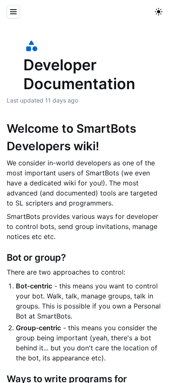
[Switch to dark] (158, 11)
